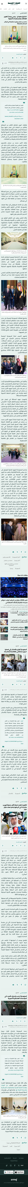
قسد (11, 1145)
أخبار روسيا (17, 559)
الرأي (10, 7)
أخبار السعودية (16, 556)
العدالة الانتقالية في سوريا (13, 1141)
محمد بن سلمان (8, 559)
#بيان (22, 719)
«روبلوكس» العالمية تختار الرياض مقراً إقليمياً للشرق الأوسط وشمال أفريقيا (19, 628)
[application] (14, 1006)
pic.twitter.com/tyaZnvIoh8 (16, 111)
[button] (14, 1006)
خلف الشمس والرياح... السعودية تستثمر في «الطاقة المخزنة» (20, 636)
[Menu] (26, 3)
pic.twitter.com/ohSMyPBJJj (16, 736)
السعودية (17, 567)
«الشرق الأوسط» (19, 53)
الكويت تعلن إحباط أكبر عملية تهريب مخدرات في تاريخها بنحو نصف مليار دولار (15, 806)
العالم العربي (23, 12)
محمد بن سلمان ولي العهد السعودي (11, 563)
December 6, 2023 (19, 117)
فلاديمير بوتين (6, 556)
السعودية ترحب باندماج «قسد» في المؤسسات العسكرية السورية (16, 996)
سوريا (18, 1148)
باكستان (11, 792)
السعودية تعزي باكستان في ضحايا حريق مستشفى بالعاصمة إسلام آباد (15, 649)
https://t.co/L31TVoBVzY (13, 108)
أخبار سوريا (17, 1145)
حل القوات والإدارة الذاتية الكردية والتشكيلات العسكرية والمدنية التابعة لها (14, 1086)
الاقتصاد (5, 7)
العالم (13, 7)
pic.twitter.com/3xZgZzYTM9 (15, 1069)
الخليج (13, 12)
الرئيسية (25, 7)
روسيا (11, 567)
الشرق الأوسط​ (19, 7)
